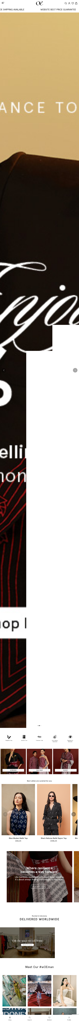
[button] (4, 370)
